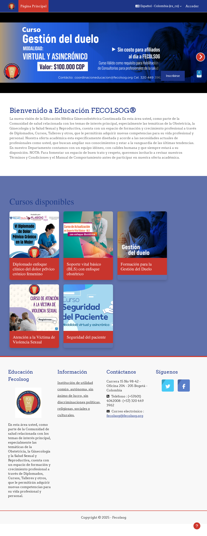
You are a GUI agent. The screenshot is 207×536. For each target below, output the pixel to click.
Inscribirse (173, 75)
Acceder (192, 6)
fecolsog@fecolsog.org (125, 416)
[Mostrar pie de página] (197, 526)
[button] (158, 6)
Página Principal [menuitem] (33, 6)
